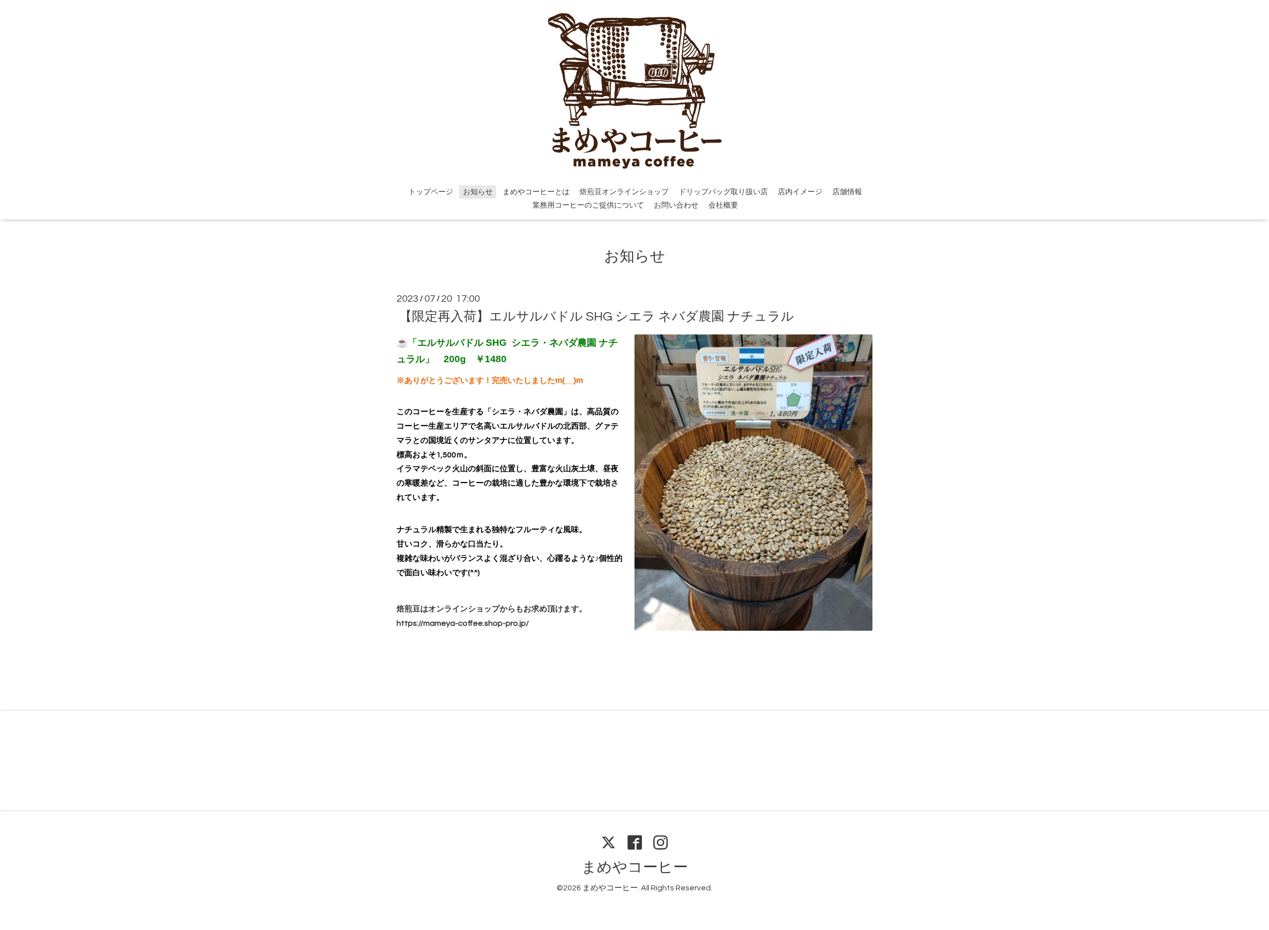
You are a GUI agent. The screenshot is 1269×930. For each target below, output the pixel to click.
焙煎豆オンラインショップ (624, 192)
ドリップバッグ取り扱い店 (723, 192)
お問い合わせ (676, 205)
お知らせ (478, 192)
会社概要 (723, 205)
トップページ (430, 192)
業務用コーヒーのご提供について (588, 205)
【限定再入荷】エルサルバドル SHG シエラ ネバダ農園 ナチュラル (596, 316)
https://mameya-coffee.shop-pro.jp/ (463, 623)
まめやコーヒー (634, 867)
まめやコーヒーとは (536, 192)
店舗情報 (847, 192)
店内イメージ (800, 192)
